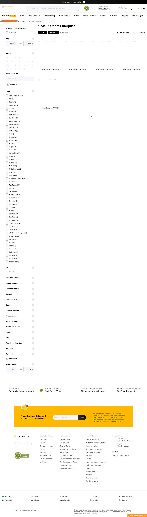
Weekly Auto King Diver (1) (18, 233)
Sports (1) (12, 108)
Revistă (88, 475)
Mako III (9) (13, 166)
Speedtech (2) (14, 204)
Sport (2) (12, 242)
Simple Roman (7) (15, 198)
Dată (8, 338)
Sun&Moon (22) (14, 220)
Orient (42, 33)
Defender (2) (13, 131)
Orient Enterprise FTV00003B (132, 69)
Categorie (10, 354)
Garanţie (9, 348)
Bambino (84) (13, 118)
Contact (88, 459)
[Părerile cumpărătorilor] (8, 21)
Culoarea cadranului (14, 283)
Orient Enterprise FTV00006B (105, 69)
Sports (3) (12, 102)
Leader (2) (12, 156)
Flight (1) (12, 143)
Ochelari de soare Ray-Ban (69, 459)
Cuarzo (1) (12, 246)
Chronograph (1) (14, 121)
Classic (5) (12, 99)
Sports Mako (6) (14, 258)
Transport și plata (92, 446)
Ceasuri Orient (21, 21)
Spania (95, 500)
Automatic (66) (14, 115)
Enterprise (52, 33)
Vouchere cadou (46, 459)
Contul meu (122, 8)
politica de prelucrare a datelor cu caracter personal (107, 421)
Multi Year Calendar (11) (17, 178)
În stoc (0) (12, 32)
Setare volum (11, 364)
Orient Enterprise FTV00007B (51, 69)
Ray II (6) (12, 182)
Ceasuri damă (65, 443)
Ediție (8, 91)
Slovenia (66, 500)
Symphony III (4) (14, 223)
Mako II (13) (13, 162)
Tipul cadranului (12, 310)
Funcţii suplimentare (14, 343)
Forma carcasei (12, 316)
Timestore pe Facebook (120, 455)
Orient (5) (13, 84)
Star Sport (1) (13, 217)
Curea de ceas (11, 299)
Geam (8, 305)
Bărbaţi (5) (12, 272)
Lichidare (43, 462)
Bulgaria (8, 496)
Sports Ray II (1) (14, 261)
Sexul (8, 267)
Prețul (8, 38)
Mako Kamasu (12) (15, 169)
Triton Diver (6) (14, 230)
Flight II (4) (12, 147)
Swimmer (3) (13, 252)
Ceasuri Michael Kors (67, 449)
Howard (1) (12, 150)
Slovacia (37, 500)
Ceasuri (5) (13, 358)
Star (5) (11, 210)
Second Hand (45, 455)
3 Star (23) (12, 111)
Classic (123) (13, 127)
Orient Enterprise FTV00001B (51, 108)
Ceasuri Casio (65, 446)
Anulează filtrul (63, 33)
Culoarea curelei (12, 289)
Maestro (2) (13, 159)
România (8, 500)
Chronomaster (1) (15, 124)
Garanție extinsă (91, 478)
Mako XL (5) (13, 172)
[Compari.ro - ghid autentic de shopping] (86, 10)
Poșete (42, 449)
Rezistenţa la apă (13, 327)
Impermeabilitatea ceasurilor (96, 462)
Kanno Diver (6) (14, 153)
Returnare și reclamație (94, 449)
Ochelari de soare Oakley (69, 462)
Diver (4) (12, 134)
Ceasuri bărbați (65, 439)
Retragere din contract (93, 452)
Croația (36, 496)
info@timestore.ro (123, 446)
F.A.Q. (88, 468)
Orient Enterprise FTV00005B (78, 69)
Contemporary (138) (16, 95)
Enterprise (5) (14, 140)
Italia (65, 496)
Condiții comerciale (92, 439)
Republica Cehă (127, 496)
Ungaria (124, 500)
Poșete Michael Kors (67, 468)
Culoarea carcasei (13, 278)
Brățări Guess (64, 452)
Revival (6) (12, 249)
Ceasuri (43, 439)
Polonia (95, 496)
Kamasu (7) (13, 255)
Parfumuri (43, 452)
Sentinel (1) (13, 191)
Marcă (8, 53)
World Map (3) (14, 236)
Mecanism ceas (12, 321)
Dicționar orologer (92, 471)
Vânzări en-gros (91, 481)
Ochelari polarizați (66, 455)
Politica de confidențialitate (95, 443)
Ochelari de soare (46, 446)
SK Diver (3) (13, 201)
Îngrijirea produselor (93, 465)
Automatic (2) (13, 105)
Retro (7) (12, 188)
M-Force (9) (13, 175)
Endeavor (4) (13, 137)
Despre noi (89, 455)
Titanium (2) (13, 226)
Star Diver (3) (13, 214)
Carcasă (9, 294)
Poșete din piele (65, 465)
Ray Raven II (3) (14, 185)
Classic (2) (12, 239)
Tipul (8, 332)
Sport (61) (12, 207)
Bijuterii (43, 443)
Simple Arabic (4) (15, 194)
